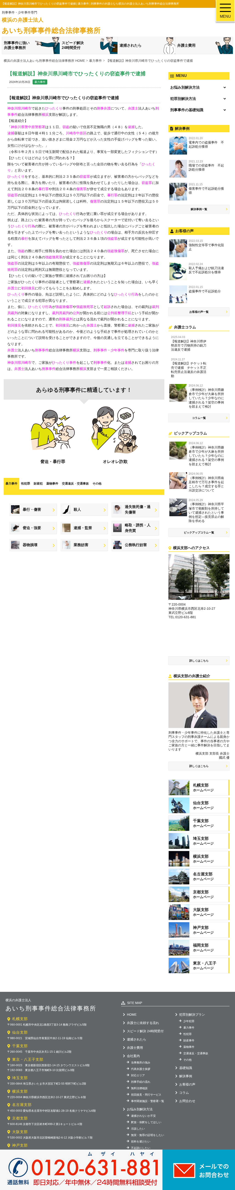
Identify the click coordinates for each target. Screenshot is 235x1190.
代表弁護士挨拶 (140, 1069)
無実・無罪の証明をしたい (147, 1135)
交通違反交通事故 (75, 483)
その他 (96, 483)
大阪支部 (20, 1132)
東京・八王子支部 (27, 1059)
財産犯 (38, 483)
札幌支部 (20, 1019)
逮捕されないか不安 (143, 1115)
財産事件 (188, 1040)
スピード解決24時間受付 (73, 45)
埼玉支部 (20, 1078)
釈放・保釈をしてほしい (146, 1122)
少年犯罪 (188, 1021)
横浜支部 (20, 1091)
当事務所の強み (140, 1062)
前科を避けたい (140, 1141)
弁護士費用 (186, 45)
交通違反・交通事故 (195, 1053)
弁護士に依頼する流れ (143, 1023)
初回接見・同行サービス (146, 1094)
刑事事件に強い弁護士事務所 (17, 45)
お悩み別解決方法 (185, 87)
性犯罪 (25, 483)
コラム (184, 1092)
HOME (132, 1014)
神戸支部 (20, 1145)
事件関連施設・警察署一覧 (147, 1101)
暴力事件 (39, 82)
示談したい (138, 1128)
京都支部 (20, 1118)
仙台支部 (20, 1032)
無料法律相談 (139, 1088)
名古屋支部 (22, 1105)
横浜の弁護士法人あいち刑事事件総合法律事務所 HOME (44, 60)
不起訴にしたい (140, 1148)
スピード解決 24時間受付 (145, 1031)
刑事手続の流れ (140, 1081)
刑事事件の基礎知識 (186, 110)
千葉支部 (20, 1046)
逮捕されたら (131, 45)
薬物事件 (52, 483)
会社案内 (133, 1056)
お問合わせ (187, 1101)
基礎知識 (185, 1068)
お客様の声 (187, 1084)
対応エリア (138, 1075)
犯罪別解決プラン (192, 1014)
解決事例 (185, 1076)
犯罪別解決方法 (183, 99)
